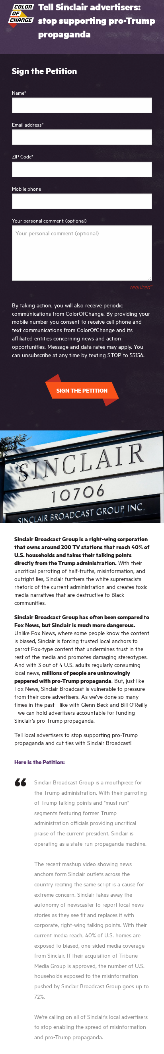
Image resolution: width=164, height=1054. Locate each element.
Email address (28, 124)
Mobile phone (26, 188)
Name (19, 92)
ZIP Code (22, 156)
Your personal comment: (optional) (49, 220)
